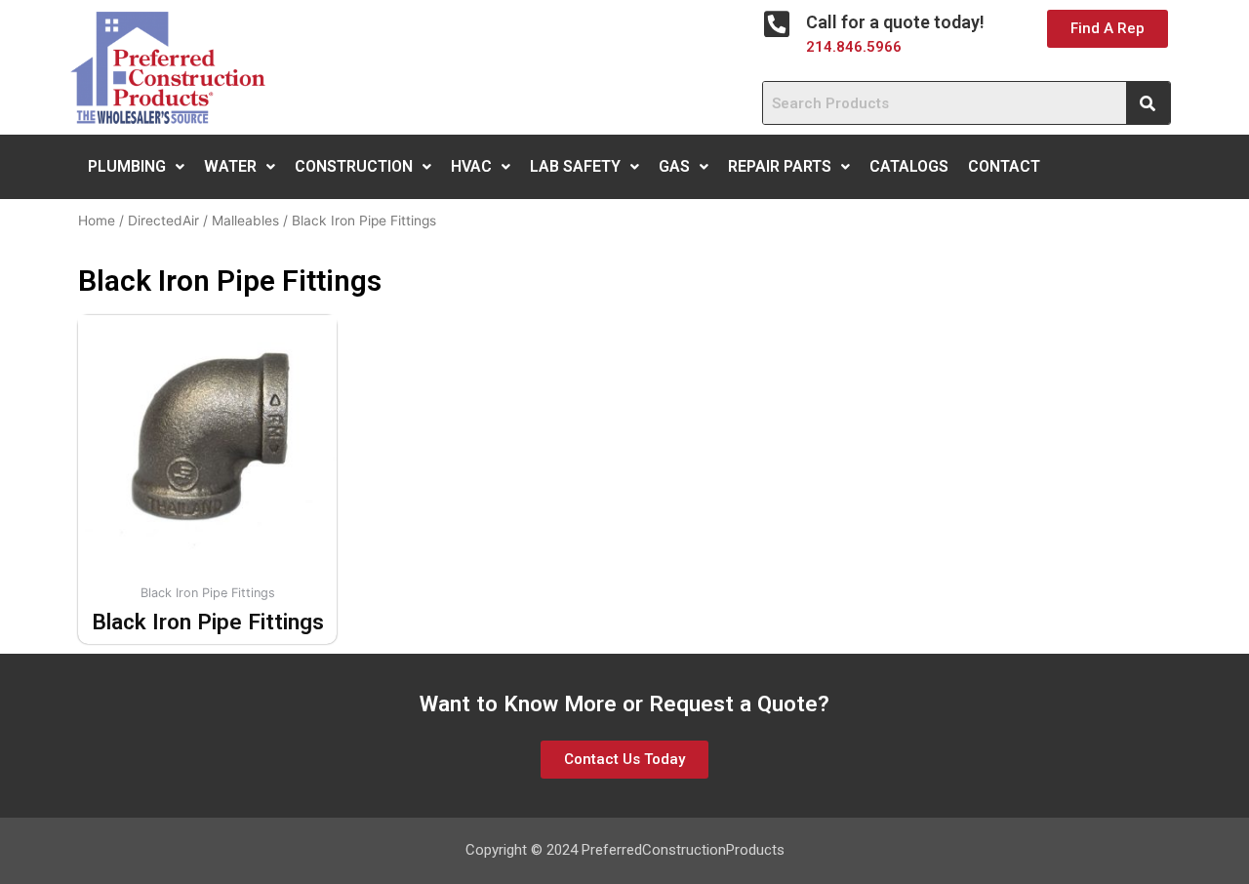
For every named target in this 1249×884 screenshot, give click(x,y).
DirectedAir (163, 220)
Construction (354, 166)
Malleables (245, 220)
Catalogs (908, 166)
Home (96, 220)
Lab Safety (575, 166)
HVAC (471, 166)
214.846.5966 (854, 47)
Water (230, 166)
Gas (674, 166)
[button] (1107, 29)
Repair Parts (779, 166)
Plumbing (127, 166)
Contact (1004, 166)
